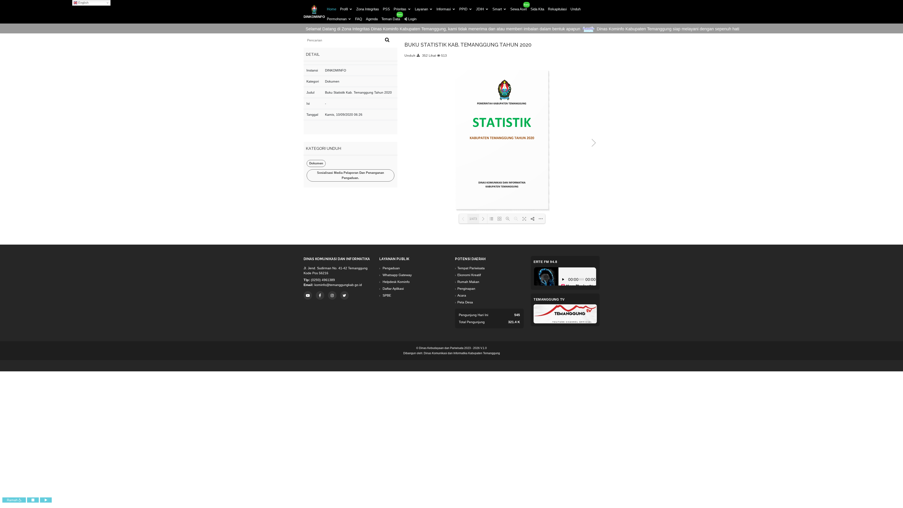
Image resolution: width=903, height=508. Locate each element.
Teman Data (390, 19)
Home (331, 9)
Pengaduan (391, 268)
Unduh (575, 9)
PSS (386, 9)
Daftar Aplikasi (393, 288)
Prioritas (400, 9)
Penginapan (466, 288)
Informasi (443, 9)
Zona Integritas (367, 9)
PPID (463, 9)
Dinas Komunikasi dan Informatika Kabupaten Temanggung (462, 353)
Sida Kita (537, 9)
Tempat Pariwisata (471, 268)
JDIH (480, 9)
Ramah (13, 500)
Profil (344, 9)
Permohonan (337, 19)
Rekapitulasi (557, 9)
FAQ (358, 19)
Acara (461, 295)
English (82, 2)
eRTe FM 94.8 (545, 262)
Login (411, 19)
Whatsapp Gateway (397, 275)
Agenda (372, 19)
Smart (497, 9)
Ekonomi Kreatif (469, 275)
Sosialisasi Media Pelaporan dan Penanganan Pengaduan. (350, 175)
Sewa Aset (518, 9)
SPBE (386, 295)
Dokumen (316, 163)
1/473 (473, 219)
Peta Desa (465, 302)
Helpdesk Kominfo (396, 282)
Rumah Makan (468, 282)
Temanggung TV (549, 299)
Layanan (421, 9)
